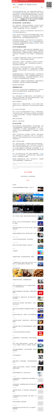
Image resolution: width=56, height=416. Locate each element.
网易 (13, 1)
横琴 (33, 41)
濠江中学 (23, 93)
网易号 (16, 1)
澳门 (21, 13)
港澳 (14, 32)
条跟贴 (27, 180)
